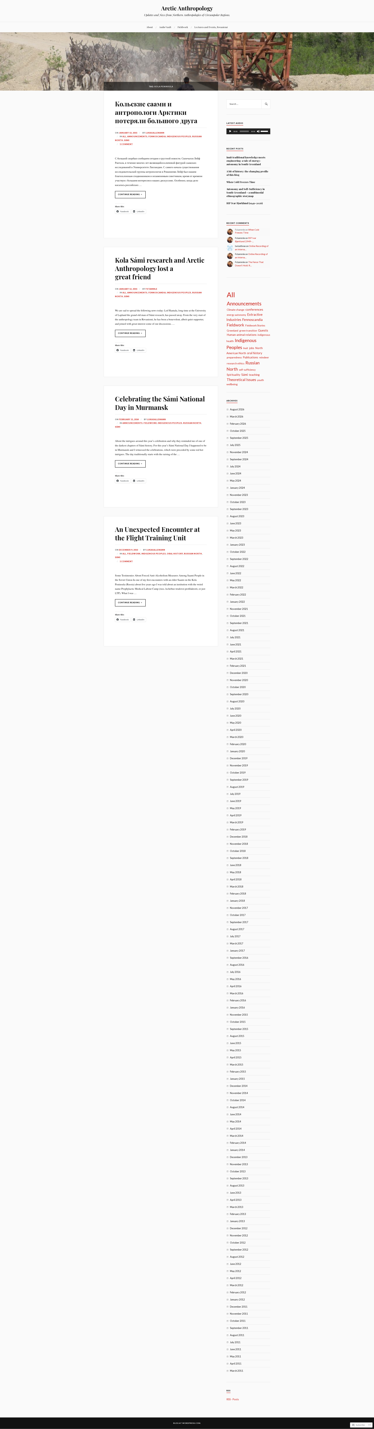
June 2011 (235, 1349)
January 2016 (237, 1007)
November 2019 (239, 765)
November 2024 (239, 452)
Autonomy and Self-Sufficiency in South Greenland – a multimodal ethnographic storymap (245, 192)
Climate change (235, 309)
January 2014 (237, 1149)
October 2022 (238, 551)
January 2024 (237, 487)
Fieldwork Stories (255, 325)
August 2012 (237, 1256)
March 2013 (236, 1207)
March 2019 (236, 822)
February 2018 (238, 893)
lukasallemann (155, 133)
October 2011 (238, 1320)
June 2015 (235, 1043)
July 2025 (235, 445)
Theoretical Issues (241, 379)
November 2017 (239, 907)
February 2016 (238, 1000)
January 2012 (237, 1299)
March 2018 (236, 886)
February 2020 (238, 744)
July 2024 (235, 466)
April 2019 (235, 815)
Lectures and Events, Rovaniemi (211, 27)
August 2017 (237, 929)
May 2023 (235, 530)
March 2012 (236, 1285)
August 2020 (237, 701)
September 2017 (239, 922)
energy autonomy (236, 314)
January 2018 (237, 900)
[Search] (266, 104)
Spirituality (233, 374)
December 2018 (238, 836)
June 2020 (235, 715)
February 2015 (238, 1071)
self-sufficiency (247, 369)
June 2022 (235, 573)
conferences (254, 309)
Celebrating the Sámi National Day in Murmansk (160, 402)
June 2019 (235, 801)
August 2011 (237, 1335)
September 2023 (239, 509)
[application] (248, 131)
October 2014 (238, 1100)
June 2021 (235, 644)
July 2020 (235, 708)
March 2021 (236, 658)
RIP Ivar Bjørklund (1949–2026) (244, 203)
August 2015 (237, 1035)
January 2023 (237, 544)
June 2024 (235, 473)
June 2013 (235, 1192)
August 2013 (237, 1185)
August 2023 (237, 516)
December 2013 (238, 1157)
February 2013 (238, 1214)
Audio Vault (165, 27)
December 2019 (238, 758)
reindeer (264, 357)
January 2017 (237, 950)
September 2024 (239, 459)
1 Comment (126, 144)
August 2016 (237, 964)
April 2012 (235, 1278)
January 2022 (237, 601)
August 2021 (237, 630)
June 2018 (235, 865)
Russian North (192, 423)
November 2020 (239, 680)
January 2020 (237, 751)
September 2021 (239, 623)
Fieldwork (183, 27)
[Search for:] (248, 104)
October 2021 (238, 615)
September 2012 (239, 1249)
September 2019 (239, 779)
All (124, 136)
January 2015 (237, 1078)
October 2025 (238, 430)
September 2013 (239, 1178)
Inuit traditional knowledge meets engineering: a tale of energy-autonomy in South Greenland (245, 161)
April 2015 (235, 1057)
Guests (263, 330)
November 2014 (239, 1093)
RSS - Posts (232, 1399)
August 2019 (237, 786)
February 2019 (238, 829)
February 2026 (238, 423)
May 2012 (235, 1271)
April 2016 (235, 986)
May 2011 (235, 1356)
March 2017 (236, 943)
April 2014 (235, 1128)
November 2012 (239, 1235)
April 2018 (235, 879)
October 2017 (238, 915)
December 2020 (238, 672)
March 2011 (236, 1370)
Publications (250, 357)
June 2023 (235, 523)
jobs (251, 348)
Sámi (126, 140)
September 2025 (239, 437)
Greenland (232, 330)
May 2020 (235, 722)
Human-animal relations (242, 334)
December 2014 (238, 1085)
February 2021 (238, 665)
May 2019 (235, 808)
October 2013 (238, 1171)
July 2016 (235, 971)
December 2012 (238, 1228)
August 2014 (237, 1107)
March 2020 (236, 737)
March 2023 (236, 537)
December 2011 (238, 1306)
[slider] (265, 131)
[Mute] (258, 131)
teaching (254, 374)
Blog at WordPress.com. (187, 1423)
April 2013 (235, 1199)
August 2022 (237, 566)
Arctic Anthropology (187, 8)
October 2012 (238, 1242)
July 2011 (235, 1342)
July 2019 (235, 793)
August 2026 (237, 409)
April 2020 (235, 729)
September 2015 (239, 1028)
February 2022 (238, 594)
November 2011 (239, 1313)
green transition (248, 330)
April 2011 (235, 1363)
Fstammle (151, 289)
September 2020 (239, 694)
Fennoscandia (157, 136)
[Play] (230, 131)
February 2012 (238, 1292)
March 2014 (236, 1135)
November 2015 (239, 1014)
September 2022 (239, 558)
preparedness (234, 357)
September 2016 (239, 957)
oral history (175, 553)
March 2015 (236, 1064)
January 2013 (237, 1221)
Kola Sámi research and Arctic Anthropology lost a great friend (159, 268)
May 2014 (235, 1121)
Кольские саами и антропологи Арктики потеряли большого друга (156, 112)
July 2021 (235, 637)
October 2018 (238, 850)
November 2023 (239, 494)
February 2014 (238, 1142)
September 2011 (239, 1327)
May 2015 (235, 1050)
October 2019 (238, 772)
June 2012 (235, 1263)
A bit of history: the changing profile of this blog (247, 173)
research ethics (235, 363)
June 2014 (235, 1114)
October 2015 (238, 1021)
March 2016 (236, 993)
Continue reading (127, 195)
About (150, 27)
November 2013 (239, 1164)
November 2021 (239, 608)
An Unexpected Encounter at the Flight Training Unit (157, 533)
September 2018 (239, 857)
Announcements (137, 136)
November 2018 (239, 843)
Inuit (245, 348)
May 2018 (235, 872)
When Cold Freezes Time (240, 182)
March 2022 (236, 587)
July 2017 (235, 936)
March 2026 (236, 416)
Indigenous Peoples (179, 136)
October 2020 (238, 687)
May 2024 (235, 480)
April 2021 (235, 651)
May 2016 (235, 979)
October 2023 (238, 502)
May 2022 (235, 580)
